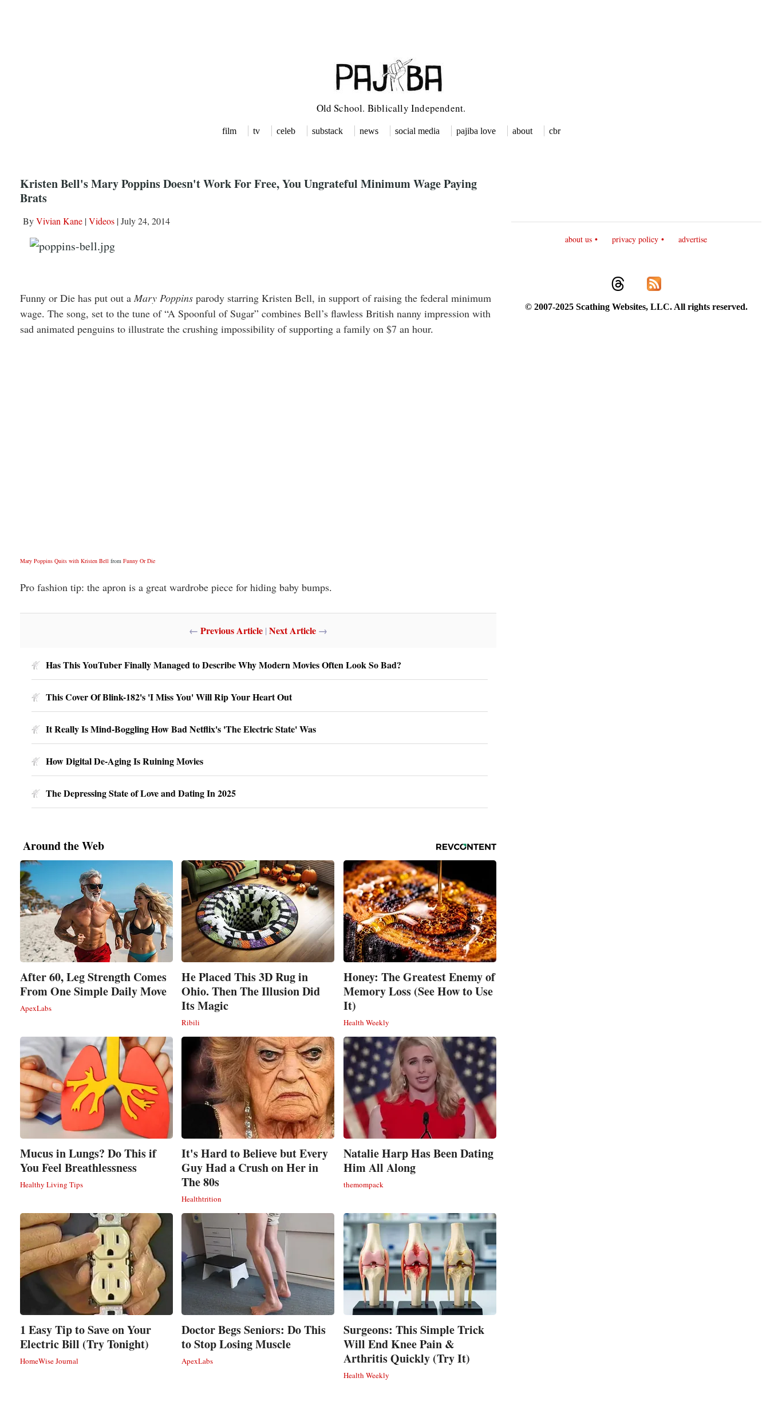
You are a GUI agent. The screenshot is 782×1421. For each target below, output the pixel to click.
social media (417, 131)
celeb (286, 131)
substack (327, 131)
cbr (554, 131)
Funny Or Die (139, 561)
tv (256, 131)
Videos (101, 221)
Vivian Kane (59, 221)
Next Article (292, 630)
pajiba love (476, 131)
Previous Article (231, 630)
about (522, 131)
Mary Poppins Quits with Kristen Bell (64, 561)
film (229, 131)
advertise (692, 239)
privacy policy (635, 239)
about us (578, 239)
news (369, 131)
